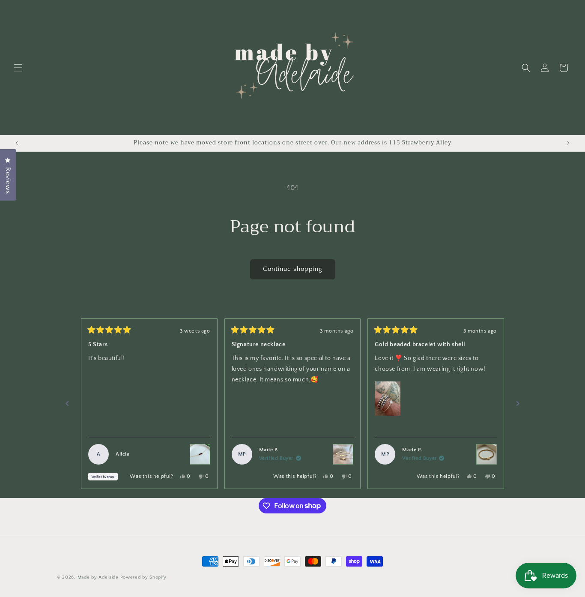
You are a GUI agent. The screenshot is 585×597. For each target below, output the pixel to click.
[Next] (517, 403)
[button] (18, 67)
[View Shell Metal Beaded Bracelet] (486, 454)
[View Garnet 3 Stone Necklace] (200, 454)
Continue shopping (292, 269)
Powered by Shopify (143, 577)
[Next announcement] (568, 143)
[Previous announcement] (16, 143)
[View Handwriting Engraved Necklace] (343, 454)
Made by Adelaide (98, 577)
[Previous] (67, 403)
